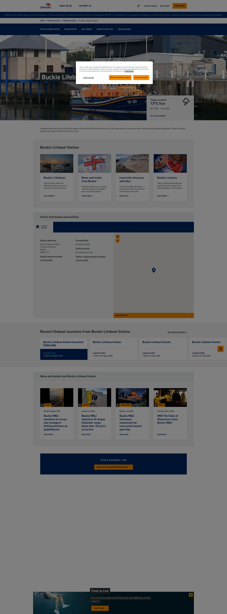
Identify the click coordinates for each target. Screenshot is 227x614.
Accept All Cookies (141, 77)
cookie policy (129, 71)
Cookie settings (88, 77)
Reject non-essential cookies (120, 77)
